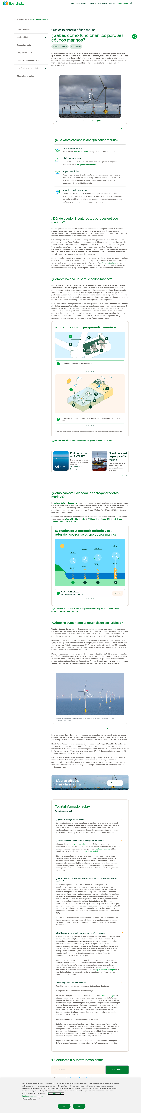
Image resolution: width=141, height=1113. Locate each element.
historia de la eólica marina (65, 503)
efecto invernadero (102, 849)
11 (96, 394)
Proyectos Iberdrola (60, 46)
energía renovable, (82, 152)
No (64, 1106)
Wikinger (92, 519)
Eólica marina (76, 46)
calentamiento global (89, 851)
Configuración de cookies (32, 1096)
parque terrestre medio (87, 165)
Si (79, 1106)
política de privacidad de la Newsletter (82, 1078)
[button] (46, 29)
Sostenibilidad (122, 3)
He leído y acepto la (89, 1078)
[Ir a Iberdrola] (10, 3)
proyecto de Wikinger (106, 970)
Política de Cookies (55, 1093)
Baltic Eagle (71, 521)
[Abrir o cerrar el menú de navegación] (136, 4)
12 (107, 388)
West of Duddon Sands (76, 519)
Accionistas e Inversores (106, 3)
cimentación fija (107, 996)
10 (94, 401)
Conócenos (75, 3)
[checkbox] (52, 1078)
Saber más (115, 783)
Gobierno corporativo (88, 3)
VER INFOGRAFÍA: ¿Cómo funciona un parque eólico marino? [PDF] (83, 440)
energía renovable (77, 844)
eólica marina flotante (109, 263)
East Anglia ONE (103, 519)
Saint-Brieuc (116, 519)
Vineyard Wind (57, 521)
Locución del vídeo (92, 121)
